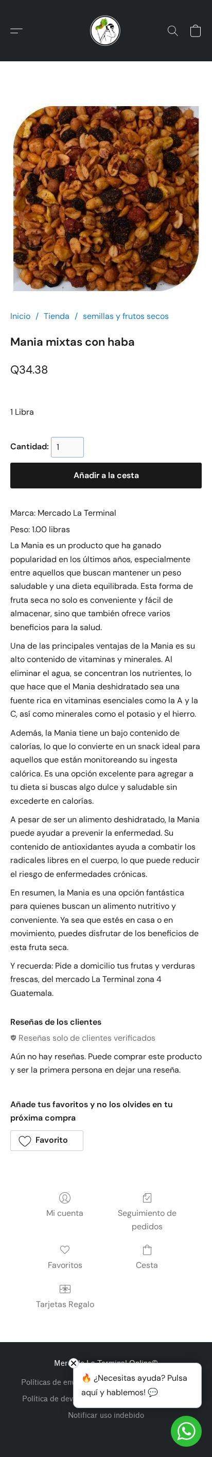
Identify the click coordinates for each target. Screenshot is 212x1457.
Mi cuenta (64, 1213)
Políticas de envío (51, 1382)
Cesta (147, 1265)
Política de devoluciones (63, 1399)
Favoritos (65, 1265)
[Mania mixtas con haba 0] (106, 198)
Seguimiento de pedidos (147, 1220)
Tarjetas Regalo (65, 1304)
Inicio (20, 316)
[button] (106, 31)
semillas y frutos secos (126, 316)
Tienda (56, 316)
